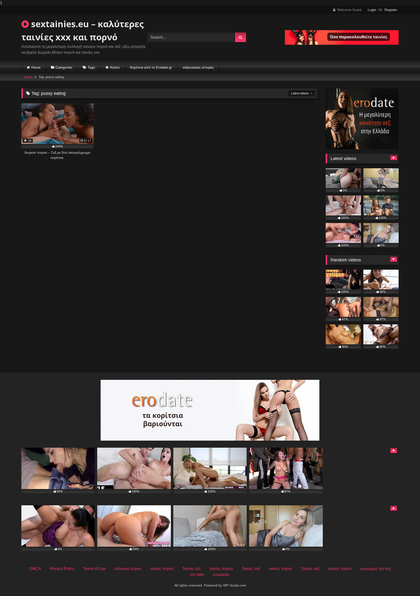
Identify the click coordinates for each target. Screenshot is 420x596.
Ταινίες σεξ (191, 569)
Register (391, 10)
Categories (63, 67)
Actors (115, 67)
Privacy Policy (62, 569)
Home (36, 67)
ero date (197, 574)
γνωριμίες (221, 574)
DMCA (35, 569)
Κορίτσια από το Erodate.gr (151, 67)
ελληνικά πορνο (127, 569)
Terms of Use (94, 569)
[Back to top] (405, 582)
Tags (91, 67)
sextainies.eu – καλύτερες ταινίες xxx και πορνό (82, 30)
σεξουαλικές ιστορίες (198, 67)
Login (372, 10)
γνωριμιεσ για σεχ (375, 569)
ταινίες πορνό (162, 569)
